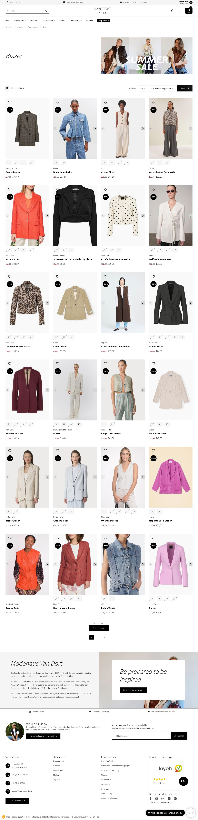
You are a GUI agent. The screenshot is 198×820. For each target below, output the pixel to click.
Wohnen (33, 20)
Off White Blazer (157, 433)
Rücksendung (106, 793)
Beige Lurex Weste (111, 433)
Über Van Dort (107, 761)
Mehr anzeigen (99, 628)
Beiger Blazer (13, 520)
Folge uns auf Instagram (133, 690)
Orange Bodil (12, 608)
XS (9, 162)
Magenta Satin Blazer (160, 520)
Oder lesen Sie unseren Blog (160, 802)
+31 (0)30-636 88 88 (20, 774)
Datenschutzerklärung (110, 770)
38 (56, 162)
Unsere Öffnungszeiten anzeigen (43, 736)
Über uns (89, 20)
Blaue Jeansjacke (62, 172)
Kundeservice (76, 20)
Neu (7, 20)
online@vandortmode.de (22, 791)
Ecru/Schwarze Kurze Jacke (115, 259)
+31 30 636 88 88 (19, 783)
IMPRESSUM (106, 779)
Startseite (9, 27)
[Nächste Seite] (104, 637)
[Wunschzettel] (179, 11)
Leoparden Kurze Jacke (18, 346)
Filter (183, 88)
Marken (62, 20)
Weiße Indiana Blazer (160, 259)
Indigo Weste (108, 608)
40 (175, 249)
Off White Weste (109, 520)
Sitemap (104, 775)
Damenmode (18, 20)
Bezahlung (105, 784)
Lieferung (105, 789)
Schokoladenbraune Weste (115, 346)
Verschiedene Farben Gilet (162, 172)
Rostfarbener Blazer (64, 608)
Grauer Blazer (13, 172)
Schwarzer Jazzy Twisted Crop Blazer (73, 259)
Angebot (103, 20)
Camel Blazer (60, 346)
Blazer (45, 27)
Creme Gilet (107, 172)
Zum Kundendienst (17, 800)
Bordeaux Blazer (14, 433)
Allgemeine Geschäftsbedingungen (115, 765)
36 (112, 162)
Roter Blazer (12, 259)
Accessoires (47, 20)
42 (79, 424)
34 (104, 162)
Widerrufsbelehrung (109, 798)
